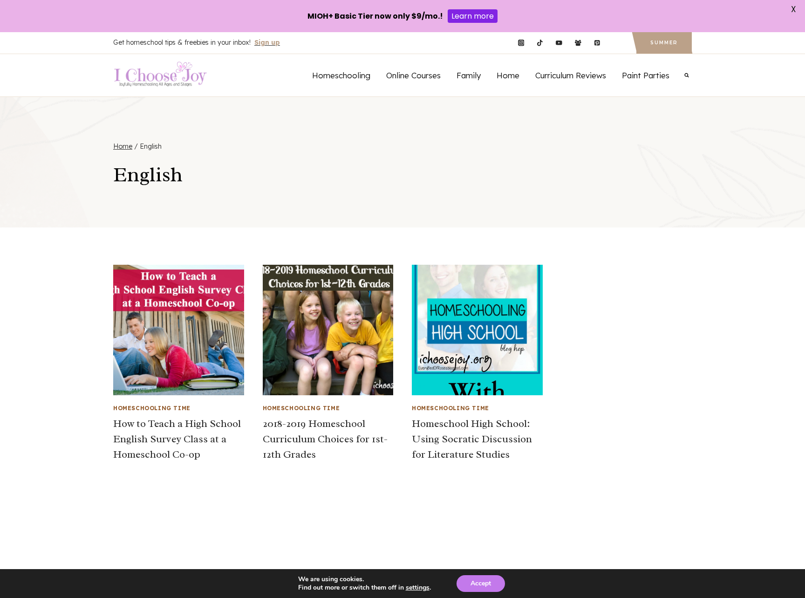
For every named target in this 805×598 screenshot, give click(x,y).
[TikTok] (540, 43)
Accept (481, 583)
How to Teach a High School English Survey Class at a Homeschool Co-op (177, 439)
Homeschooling (341, 75)
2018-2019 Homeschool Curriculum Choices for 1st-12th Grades (325, 439)
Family (469, 75)
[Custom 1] (616, 43)
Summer (664, 43)
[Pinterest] (597, 43)
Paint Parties (645, 75)
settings (418, 588)
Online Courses (413, 75)
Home (508, 75)
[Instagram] (521, 43)
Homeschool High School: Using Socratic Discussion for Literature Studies (472, 439)
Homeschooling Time (152, 408)
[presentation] (178, 330)
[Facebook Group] (578, 43)
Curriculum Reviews (570, 75)
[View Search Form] (686, 75)
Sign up (267, 42)
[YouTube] (559, 43)
